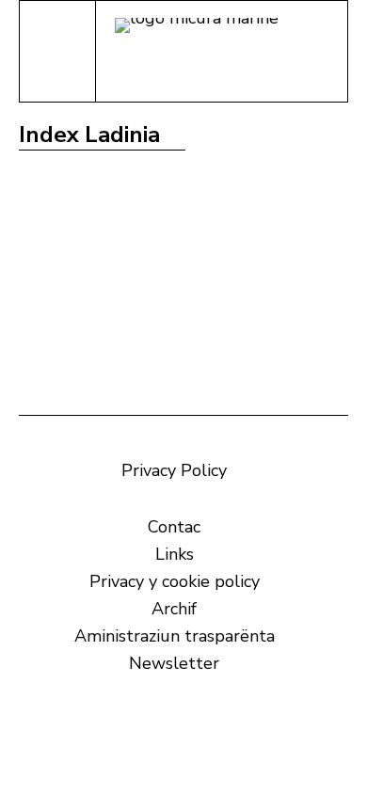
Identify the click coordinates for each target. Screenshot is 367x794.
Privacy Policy (174, 470)
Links (174, 554)
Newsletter (174, 663)
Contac (174, 527)
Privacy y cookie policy (174, 581)
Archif (174, 608)
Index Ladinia (89, 134)
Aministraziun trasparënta (174, 636)
